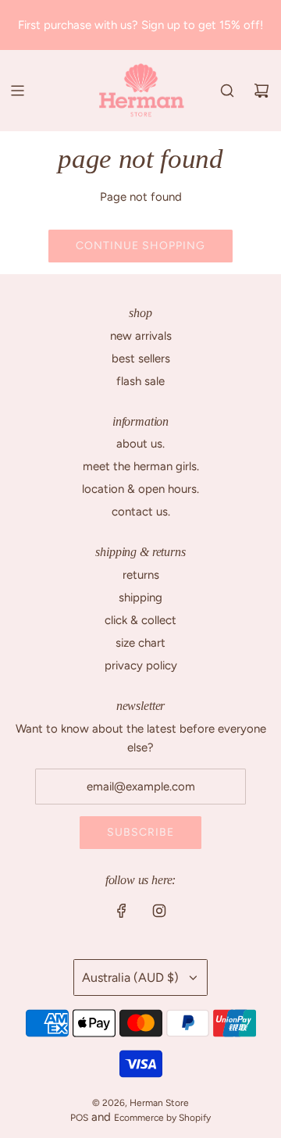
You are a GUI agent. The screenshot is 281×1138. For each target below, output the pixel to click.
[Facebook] (122, 911)
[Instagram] (159, 911)
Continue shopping (140, 245)
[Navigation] (17, 90)
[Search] (227, 90)
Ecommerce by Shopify (162, 1117)
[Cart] (261, 90)
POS (79, 1117)
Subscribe (140, 832)
